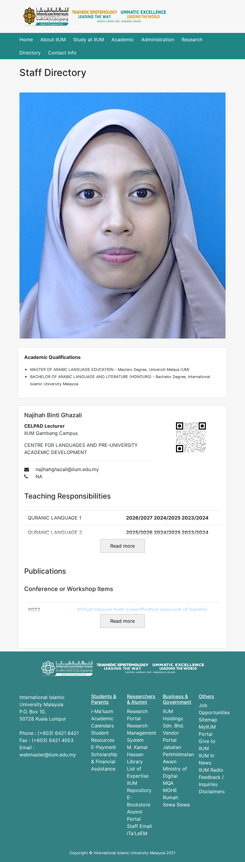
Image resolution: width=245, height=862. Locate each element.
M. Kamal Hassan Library (137, 754)
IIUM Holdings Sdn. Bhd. (173, 718)
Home (26, 39)
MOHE (170, 790)
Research (192, 39)
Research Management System (141, 733)
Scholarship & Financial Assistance (104, 761)
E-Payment (103, 747)
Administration (157, 39)
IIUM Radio (211, 770)
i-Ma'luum (102, 711)
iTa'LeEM (137, 833)
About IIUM (53, 39)
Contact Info (62, 53)
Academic (122, 39)
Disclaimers (212, 791)
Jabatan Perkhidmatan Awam (178, 754)
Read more (122, 546)
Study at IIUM (88, 39)
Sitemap (208, 720)
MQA (168, 783)
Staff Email (139, 826)
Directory (30, 53)
